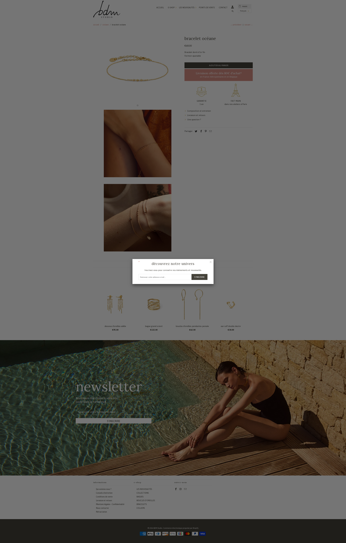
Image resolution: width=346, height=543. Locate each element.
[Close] (211, 262)
